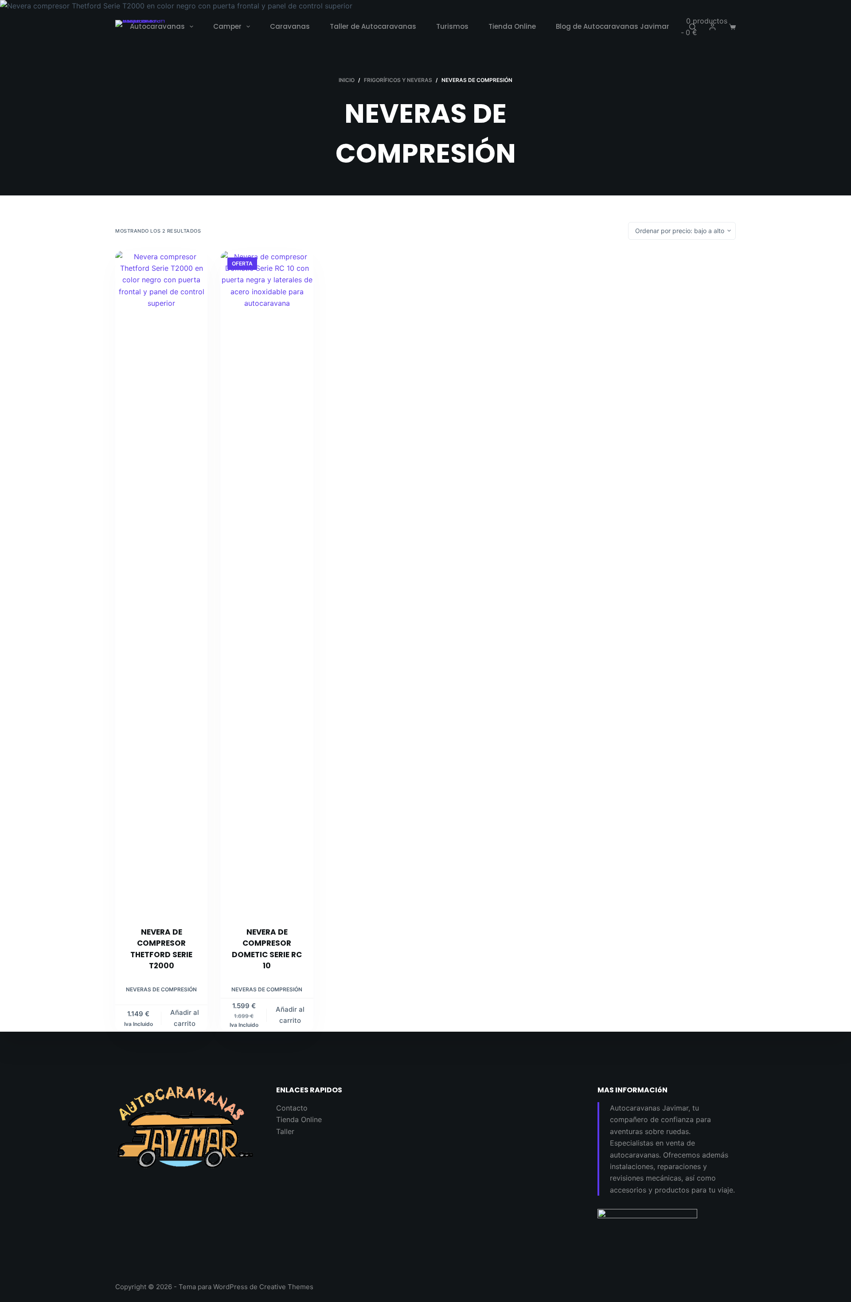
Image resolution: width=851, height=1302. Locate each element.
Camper (227, 26)
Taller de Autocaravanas (373, 26)
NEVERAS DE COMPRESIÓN (161, 989)
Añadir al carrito (184, 1018)
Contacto (292, 1107)
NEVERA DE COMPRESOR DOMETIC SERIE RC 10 (267, 949)
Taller (285, 1131)
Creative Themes (286, 1287)
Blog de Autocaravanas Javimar (612, 26)
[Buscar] (692, 26)
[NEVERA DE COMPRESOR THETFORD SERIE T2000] (161, 583)
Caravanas (290, 26)
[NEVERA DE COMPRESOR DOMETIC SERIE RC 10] (267, 583)
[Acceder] (712, 26)
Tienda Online (512, 26)
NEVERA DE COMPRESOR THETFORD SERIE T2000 (161, 949)
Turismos (452, 26)
